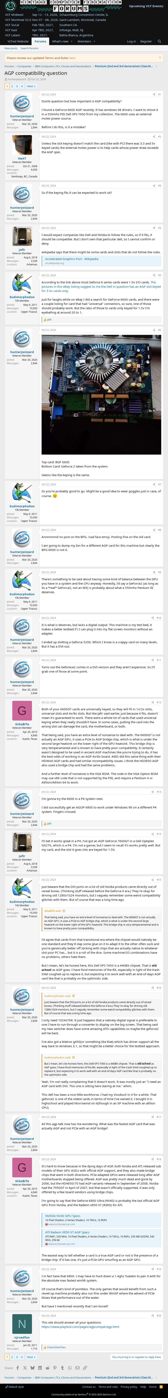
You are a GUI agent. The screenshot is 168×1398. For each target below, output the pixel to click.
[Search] (159, 41)
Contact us (88, 1387)
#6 (159, 330)
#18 (159, 1159)
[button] (72, 41)
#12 (159, 702)
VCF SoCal (12, 25)
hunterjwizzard (17, 79)
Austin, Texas (29, 739)
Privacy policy (129, 1387)
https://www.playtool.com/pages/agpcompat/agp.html (80, 1327)
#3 (159, 185)
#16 (159, 988)
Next (30, 86)
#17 (159, 1117)
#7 (159, 484)
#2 (159, 136)
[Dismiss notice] (159, 58)
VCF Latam (12, 35)
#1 (159, 94)
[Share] (154, 94)
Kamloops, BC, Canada (24, 176)
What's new (60, 41)
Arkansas (32, 264)
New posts (11, 48)
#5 (159, 275)
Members (84, 41)
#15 (159, 879)
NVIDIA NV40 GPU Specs (62, 1216)
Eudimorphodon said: (57, 996)
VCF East (11, 30)
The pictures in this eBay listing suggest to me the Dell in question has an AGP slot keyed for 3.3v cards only (101, 286)
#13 (159, 792)
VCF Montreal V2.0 (18, 20)
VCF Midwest (14, 15)
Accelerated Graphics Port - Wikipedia (71, 259)
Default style (16, 1387)
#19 (159, 1269)
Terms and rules (108, 1387)
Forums (40, 41)
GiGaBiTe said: (52, 911)
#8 (159, 530)
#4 (159, 228)
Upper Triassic (29, 312)
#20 (159, 1315)
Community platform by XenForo (83, 1394)
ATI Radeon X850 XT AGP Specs (67, 1232)
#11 (159, 660)
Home (153, 1387)
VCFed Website (18, 41)
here (72, 58)
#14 (159, 834)
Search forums (29, 48)
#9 (159, 572)
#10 (159, 618)
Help (143, 1387)
